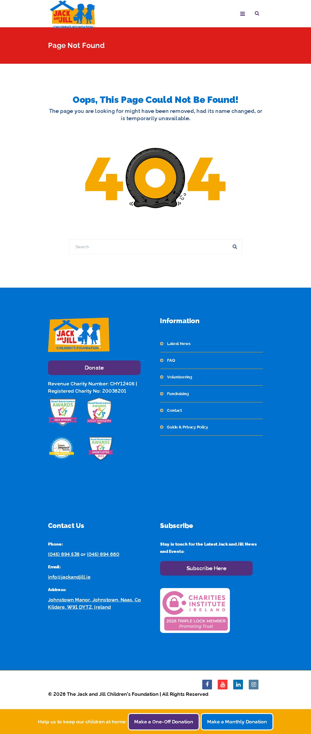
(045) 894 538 (64, 554)
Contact (174, 410)
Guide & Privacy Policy (187, 427)
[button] (259, 14)
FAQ (171, 360)
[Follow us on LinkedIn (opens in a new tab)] (238, 684)
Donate (94, 367)
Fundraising (178, 393)
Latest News (178, 343)
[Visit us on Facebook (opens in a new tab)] (207, 684)
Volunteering (179, 377)
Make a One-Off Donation (163, 722)
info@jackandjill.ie (69, 577)
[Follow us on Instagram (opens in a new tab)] (253, 684)
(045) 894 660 (103, 554)
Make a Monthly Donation (237, 722)
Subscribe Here (206, 568)
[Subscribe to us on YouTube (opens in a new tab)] (222, 684)
